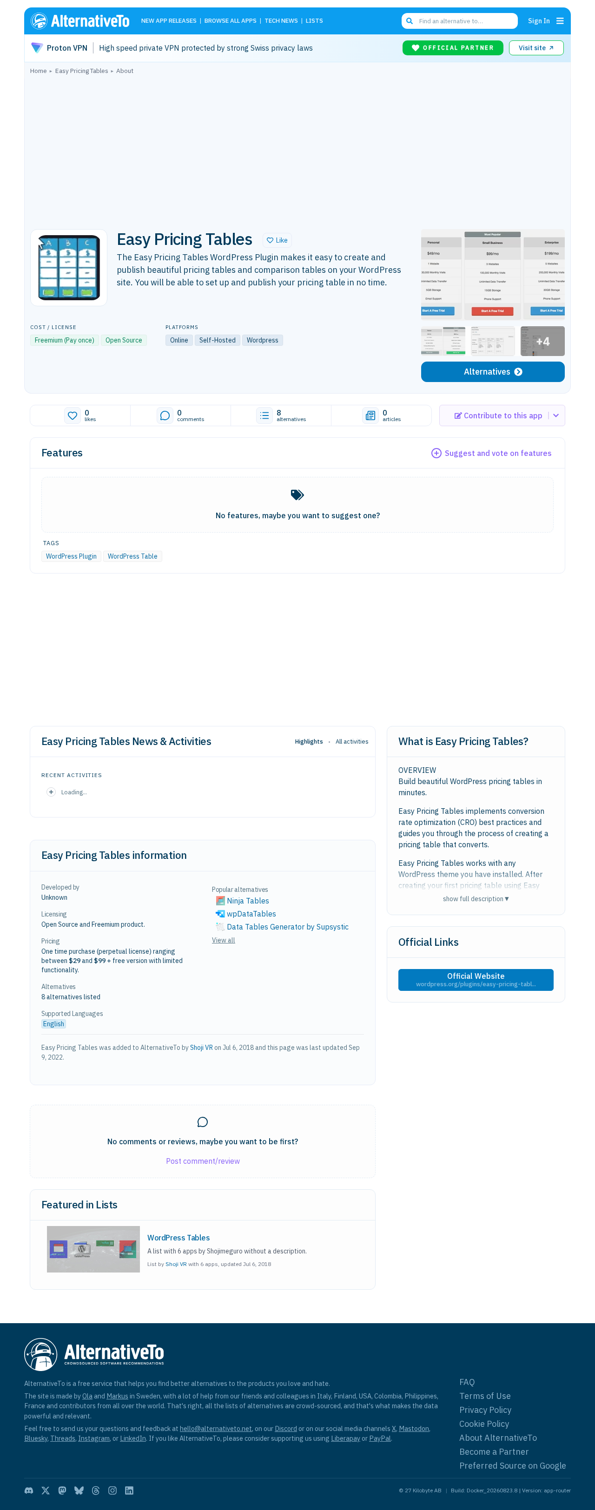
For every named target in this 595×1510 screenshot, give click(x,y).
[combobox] (460, 21)
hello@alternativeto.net (216, 1428)
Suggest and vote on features (498, 453)
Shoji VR (201, 1047)
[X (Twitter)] (45, 1490)
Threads (62, 1438)
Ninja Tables (248, 900)
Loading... (74, 792)
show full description (476, 898)
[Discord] (28, 1490)
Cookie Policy (484, 1423)
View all (223, 940)
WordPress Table (133, 556)
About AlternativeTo (498, 1437)
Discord (286, 1428)
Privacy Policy (485, 1409)
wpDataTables (251, 913)
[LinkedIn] (129, 1490)
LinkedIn (133, 1438)
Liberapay (345, 1438)
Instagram (94, 1438)
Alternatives (487, 371)
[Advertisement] (297, 149)
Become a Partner (494, 1451)
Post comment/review (203, 1161)
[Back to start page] (84, 21)
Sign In (539, 20)
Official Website (476, 979)
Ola (87, 1395)
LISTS (314, 21)
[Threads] (95, 1490)
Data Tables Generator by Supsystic (288, 926)
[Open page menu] (560, 21)
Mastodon (414, 1428)
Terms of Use (485, 1396)
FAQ (467, 1382)
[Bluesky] (79, 1490)
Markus (117, 1395)
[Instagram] (112, 1490)
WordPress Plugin (71, 556)
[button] (277, 240)
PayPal (380, 1438)
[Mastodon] (62, 1490)
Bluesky (35, 1438)
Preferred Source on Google (512, 1465)
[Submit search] (409, 21)
